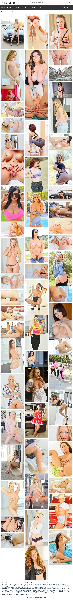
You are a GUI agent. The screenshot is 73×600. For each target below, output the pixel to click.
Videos (33, 7)
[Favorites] (71, 7)
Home (3, 7)
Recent (9, 7)
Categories (17, 7)
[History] (67, 7)
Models (25, 7)
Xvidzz (40, 7)
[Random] (64, 7)
